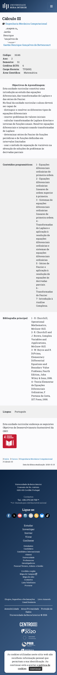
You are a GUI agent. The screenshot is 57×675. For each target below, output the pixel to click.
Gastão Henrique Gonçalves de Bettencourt (27, 44)
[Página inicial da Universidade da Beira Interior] (15, 6)
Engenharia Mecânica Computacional (26, 23)
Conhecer (28, 540)
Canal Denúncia (29, 602)
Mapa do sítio (28, 577)
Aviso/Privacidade (30, 609)
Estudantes (28, 546)
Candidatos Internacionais (28, 551)
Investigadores (28, 563)
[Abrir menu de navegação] (51, 6)
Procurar (28, 585)
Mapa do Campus (28, 574)
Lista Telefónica (28, 582)
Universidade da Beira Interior (28, 484)
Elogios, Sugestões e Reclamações (20, 599)
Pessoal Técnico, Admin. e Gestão (28, 566)
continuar (35, 668)
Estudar (28, 525)
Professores (28, 560)
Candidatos (28, 549)
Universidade (28, 557)
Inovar (28, 533)
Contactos (28, 496)
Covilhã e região (28, 571)
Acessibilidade (11, 609)
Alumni (28, 554)
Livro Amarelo (44, 599)
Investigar (28, 529)
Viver (28, 536)
